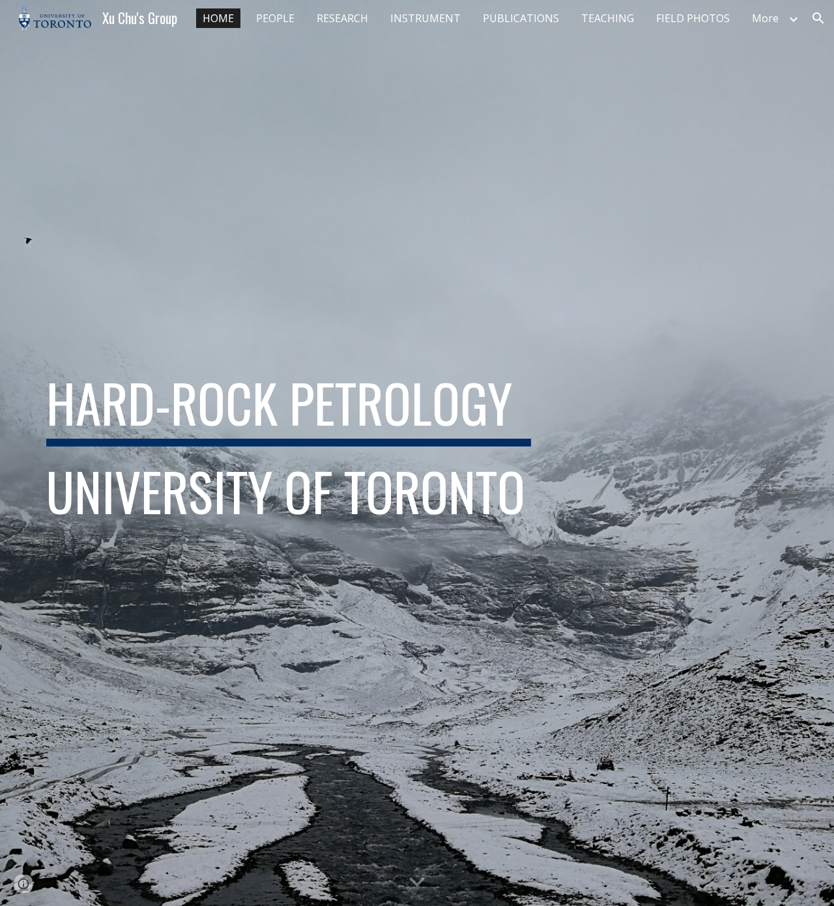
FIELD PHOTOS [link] (693, 18)
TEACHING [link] (607, 18)
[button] (818, 18)
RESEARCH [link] (342, 18)
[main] (288, 453)
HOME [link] (218, 18)
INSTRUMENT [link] (425, 18)
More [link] (765, 18)
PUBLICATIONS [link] (521, 18)
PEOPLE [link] (275, 18)
